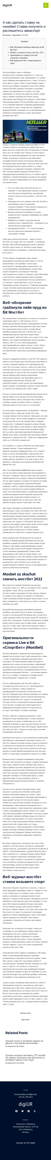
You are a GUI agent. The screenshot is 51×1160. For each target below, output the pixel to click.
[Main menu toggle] (46, 5)
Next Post (25, 1019)
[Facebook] (16, 1111)
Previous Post (25, 1013)
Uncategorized (10, 1046)
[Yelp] (35, 1111)
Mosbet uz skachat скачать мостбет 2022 (27, 52)
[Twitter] (22, 1111)
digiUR (7, 5)
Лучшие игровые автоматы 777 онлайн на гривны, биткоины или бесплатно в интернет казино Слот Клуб (25, 1058)
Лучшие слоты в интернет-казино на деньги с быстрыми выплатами (24, 1042)
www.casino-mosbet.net (20, 470)
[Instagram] (28, 1111)
